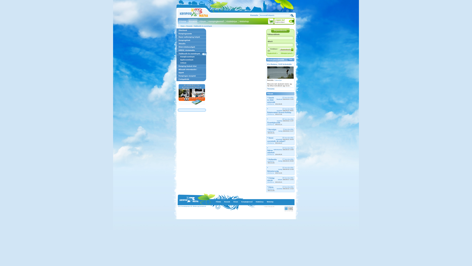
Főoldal (182, 21)
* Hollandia (272, 159)
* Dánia (270, 187)
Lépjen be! (280, 20)
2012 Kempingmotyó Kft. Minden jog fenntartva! (192, 206)
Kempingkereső (216, 21)
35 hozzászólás (285, 138)
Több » (291, 59)
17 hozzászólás (286, 160)
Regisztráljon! (280, 22)
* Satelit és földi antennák (271, 100)
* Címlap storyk (270, 179)
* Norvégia (271, 129)
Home (183, 26)
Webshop (244, 21)
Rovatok (193, 21)
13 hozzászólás (285, 187)
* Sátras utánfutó (270, 150)
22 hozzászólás (285, 98)
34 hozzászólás (286, 178)
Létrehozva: (274, 104)
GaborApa (278, 72)
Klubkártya (231, 21)
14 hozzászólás (283, 148)
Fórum (202, 21)
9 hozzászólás (286, 130)
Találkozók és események (203, 26)
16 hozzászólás (286, 168)
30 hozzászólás (285, 120)
